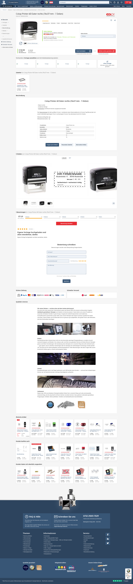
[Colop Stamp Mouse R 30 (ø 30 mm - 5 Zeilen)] (66, 424)
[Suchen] (111, 2)
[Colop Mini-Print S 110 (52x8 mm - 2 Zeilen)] (66, 449)
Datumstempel (64, 23)
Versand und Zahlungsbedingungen (52, 549)
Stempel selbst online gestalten (32, 2)
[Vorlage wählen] (25, 64)
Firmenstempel (27, 540)
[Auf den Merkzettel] (111, 20)
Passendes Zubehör (67, 144)
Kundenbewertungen (89, 538)
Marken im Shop (27, 548)
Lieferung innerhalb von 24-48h (32, 1)
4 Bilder (64, 157)
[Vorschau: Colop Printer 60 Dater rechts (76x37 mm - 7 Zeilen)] (25, 203)
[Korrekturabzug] (22, 449)
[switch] (128, 578)
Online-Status (47, 542)
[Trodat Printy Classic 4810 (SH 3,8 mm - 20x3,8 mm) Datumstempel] (36, 449)
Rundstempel (27, 546)
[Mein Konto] (118, 2)
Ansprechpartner (88, 536)
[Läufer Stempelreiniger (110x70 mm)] (51, 449)
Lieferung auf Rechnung (30, 3)
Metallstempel (27, 544)
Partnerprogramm (48, 544)
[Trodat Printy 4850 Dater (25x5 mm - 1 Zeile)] (109, 449)
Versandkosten (27, 581)
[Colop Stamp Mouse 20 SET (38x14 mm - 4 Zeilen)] (95, 424)
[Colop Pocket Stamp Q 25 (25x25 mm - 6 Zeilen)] (22, 424)
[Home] (15, 6)
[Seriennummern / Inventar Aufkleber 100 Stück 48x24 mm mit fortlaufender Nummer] (80, 471)
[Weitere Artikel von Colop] (110, 15)
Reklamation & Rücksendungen (51, 551)
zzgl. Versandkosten (22, 52)
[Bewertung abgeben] (45, 21)
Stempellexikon (48, 553)
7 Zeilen (58, 23)
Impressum (86, 549)
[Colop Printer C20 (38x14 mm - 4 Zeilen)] (80, 449)
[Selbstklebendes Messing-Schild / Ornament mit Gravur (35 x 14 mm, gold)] (36, 471)
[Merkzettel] (121, 2)
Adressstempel (27, 538)
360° (70, 157)
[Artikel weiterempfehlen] (115, 20)
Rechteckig (53, 23)
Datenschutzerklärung (89, 544)
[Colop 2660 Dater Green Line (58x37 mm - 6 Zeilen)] (36, 424)
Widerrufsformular (88, 548)
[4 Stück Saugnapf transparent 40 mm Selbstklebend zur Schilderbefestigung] (95, 471)
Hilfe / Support (47, 548)
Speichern (66, 281)
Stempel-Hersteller (28, 549)
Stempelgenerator (28, 551)
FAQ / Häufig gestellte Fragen (51, 538)
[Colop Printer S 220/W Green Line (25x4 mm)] (51, 424)
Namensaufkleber (28, 536)
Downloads (47, 536)
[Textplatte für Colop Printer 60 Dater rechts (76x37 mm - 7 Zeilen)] (22, 80)
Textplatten (41, 108)
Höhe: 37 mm (70, 23)
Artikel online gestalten (105, 51)
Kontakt (86, 540)
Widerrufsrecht (87, 546)
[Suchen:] (84, 2)
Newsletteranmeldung (89, 551)
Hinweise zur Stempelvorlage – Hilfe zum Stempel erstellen (58, 540)
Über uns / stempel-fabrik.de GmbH (52, 546)
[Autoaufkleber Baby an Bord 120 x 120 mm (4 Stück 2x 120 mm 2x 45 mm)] (66, 471)
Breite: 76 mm (77, 23)
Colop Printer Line (46, 23)
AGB (85, 542)
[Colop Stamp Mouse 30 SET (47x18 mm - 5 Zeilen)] (109, 424)
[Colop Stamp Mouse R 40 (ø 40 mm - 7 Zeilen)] (80, 424)
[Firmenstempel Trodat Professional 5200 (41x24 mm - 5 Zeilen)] (22, 471)
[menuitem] (32, 1)
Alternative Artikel (81, 144)
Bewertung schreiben (66, 223)
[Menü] (131, 569)
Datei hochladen (80, 51)
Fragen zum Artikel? (52, 144)
